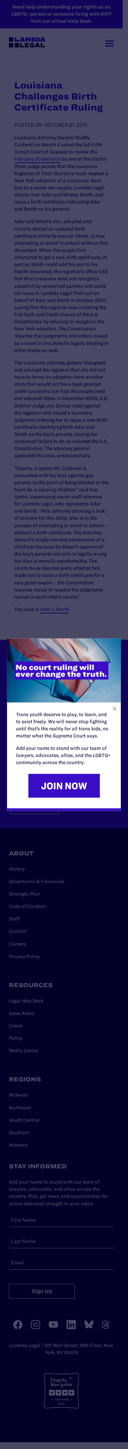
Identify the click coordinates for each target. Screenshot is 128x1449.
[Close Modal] (115, 708)
